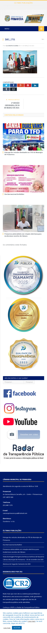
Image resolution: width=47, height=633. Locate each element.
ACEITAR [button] (17, 628)
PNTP (12, 607)
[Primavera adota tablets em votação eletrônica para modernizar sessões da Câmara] (23, 218)
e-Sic (13, 521)
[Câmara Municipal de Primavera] (23, 18)
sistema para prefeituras (31, 594)
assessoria (18, 596)
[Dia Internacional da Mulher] (23, 178)
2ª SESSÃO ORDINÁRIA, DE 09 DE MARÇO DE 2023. (12, 105)
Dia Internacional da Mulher (23, 5)
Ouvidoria (6, 521)
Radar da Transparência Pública (28, 607)
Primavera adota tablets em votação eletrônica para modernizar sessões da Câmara (22, 235)
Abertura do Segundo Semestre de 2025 (17, 564)
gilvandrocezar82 (12, 46)
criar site (17, 594)
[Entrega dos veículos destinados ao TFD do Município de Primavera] (23, 137)
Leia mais (31, 621)
